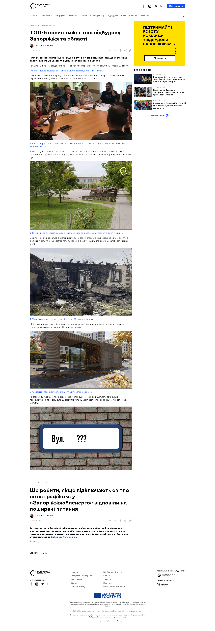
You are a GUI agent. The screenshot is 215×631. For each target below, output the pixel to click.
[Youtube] (161, 6)
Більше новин (158, 115)
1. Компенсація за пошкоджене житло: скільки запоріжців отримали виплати (66, 71)
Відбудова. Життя (116, 15)
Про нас (145, 15)
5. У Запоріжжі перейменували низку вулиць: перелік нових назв (61, 392)
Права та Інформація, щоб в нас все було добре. (107, 621)
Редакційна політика (114, 586)
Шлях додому (97, 15)
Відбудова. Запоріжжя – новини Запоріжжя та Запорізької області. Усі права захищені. (110, 611)
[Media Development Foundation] (166, 574)
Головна (33, 25)
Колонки (133, 15)
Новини (33, 15)
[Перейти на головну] (40, 6)
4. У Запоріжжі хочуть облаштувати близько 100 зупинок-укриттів (61, 319)
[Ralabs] (165, 584)
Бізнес (83, 15)
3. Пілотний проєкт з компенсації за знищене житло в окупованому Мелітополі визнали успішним (76, 233)
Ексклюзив (46, 15)
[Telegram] (155, 6)
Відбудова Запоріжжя (66, 15)
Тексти (107, 579)
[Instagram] (149, 6)
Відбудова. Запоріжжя (63, 537)
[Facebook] (143, 6)
